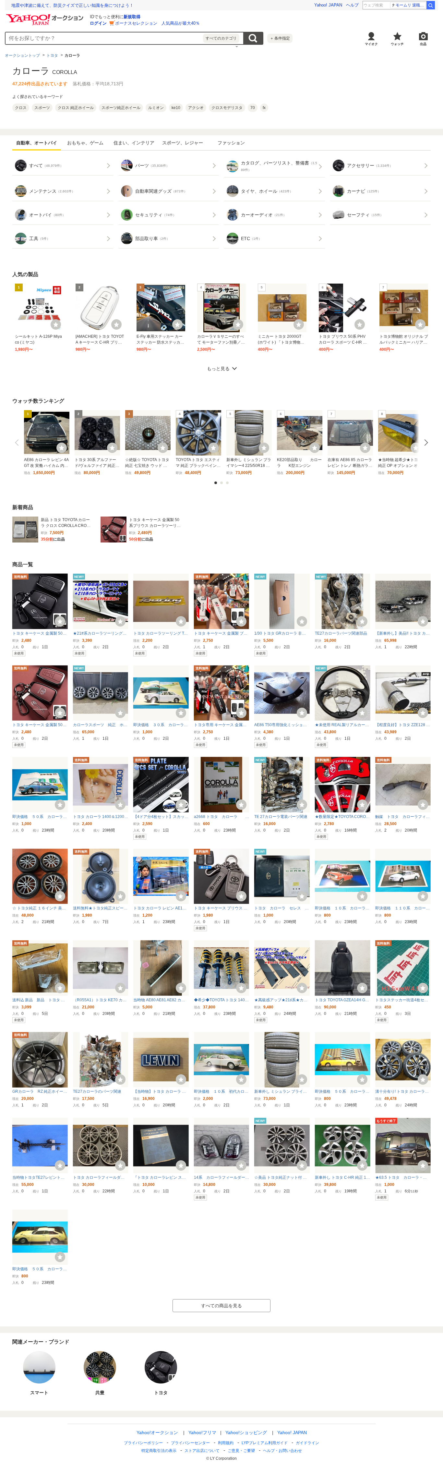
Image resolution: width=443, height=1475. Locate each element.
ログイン (98, 23)
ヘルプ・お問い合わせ (282, 1450)
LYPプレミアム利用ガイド (265, 1443)
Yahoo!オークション (157, 1432)
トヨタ (52, 55)
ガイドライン (307, 1443)
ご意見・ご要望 (241, 1450)
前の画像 (18, 442)
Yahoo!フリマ (202, 1432)
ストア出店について (202, 1450)
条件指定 (280, 38)
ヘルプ (352, 5)
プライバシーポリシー (143, 1443)
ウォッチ (397, 44)
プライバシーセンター (190, 1443)
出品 (423, 44)
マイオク (371, 44)
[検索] (430, 5)
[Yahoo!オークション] (46, 15)
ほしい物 (56, 324)
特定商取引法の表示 (158, 1450)
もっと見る (218, 368)
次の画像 (425, 442)
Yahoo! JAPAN (328, 5)
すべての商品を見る (221, 1305)
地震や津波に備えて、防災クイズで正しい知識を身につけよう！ (72, 5)
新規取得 (132, 16)
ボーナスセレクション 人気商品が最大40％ (157, 23)
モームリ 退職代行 (411, 5)
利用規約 (225, 1443)
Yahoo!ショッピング (246, 1432)
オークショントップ (22, 55)
